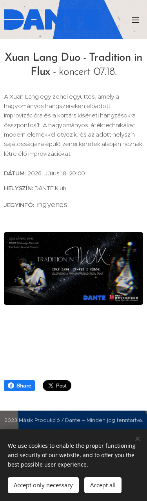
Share (23, 385)
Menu (135, 19)
